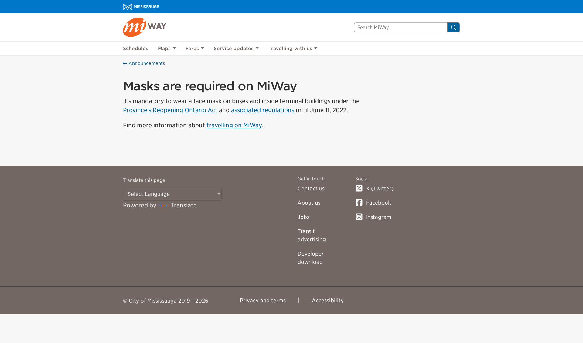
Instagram (378, 217)
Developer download (311, 258)
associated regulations (262, 110)
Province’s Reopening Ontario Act (170, 110)
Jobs (303, 217)
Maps (164, 48)
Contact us (311, 188)
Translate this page (144, 180)
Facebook (378, 203)
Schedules (135, 48)
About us (309, 203)
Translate (184, 205)
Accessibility (328, 300)
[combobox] (400, 27)
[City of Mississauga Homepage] (141, 7)
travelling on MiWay (234, 125)
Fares (192, 48)
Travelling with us (290, 48)
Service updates (234, 48)
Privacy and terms (263, 300)
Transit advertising (312, 235)
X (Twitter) (380, 188)
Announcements (146, 63)
